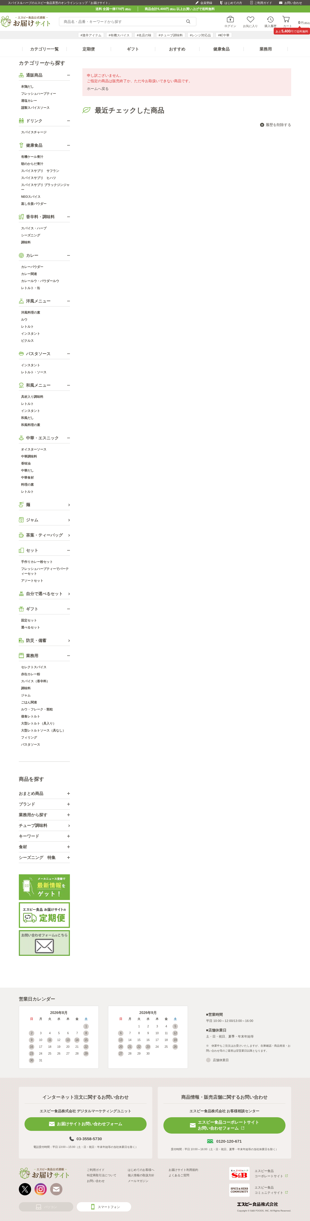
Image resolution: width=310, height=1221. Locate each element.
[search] (188, 22)
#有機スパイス (119, 35)
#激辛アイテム (91, 35)
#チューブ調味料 (171, 35)
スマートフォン (109, 1207)
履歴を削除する (278, 125)
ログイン (230, 25)
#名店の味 (144, 35)
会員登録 (206, 3)
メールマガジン (138, 1181)
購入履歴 (270, 25)
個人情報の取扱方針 (141, 1175)
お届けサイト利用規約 (183, 1170)
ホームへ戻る (98, 89)
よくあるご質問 (179, 1175)
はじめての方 (233, 3)
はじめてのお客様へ (141, 1170)
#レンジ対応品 (200, 35)
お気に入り (250, 25)
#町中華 (223, 35)
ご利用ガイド (263, 3)
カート (287, 25)
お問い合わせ (293, 3)
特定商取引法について (101, 1175)
